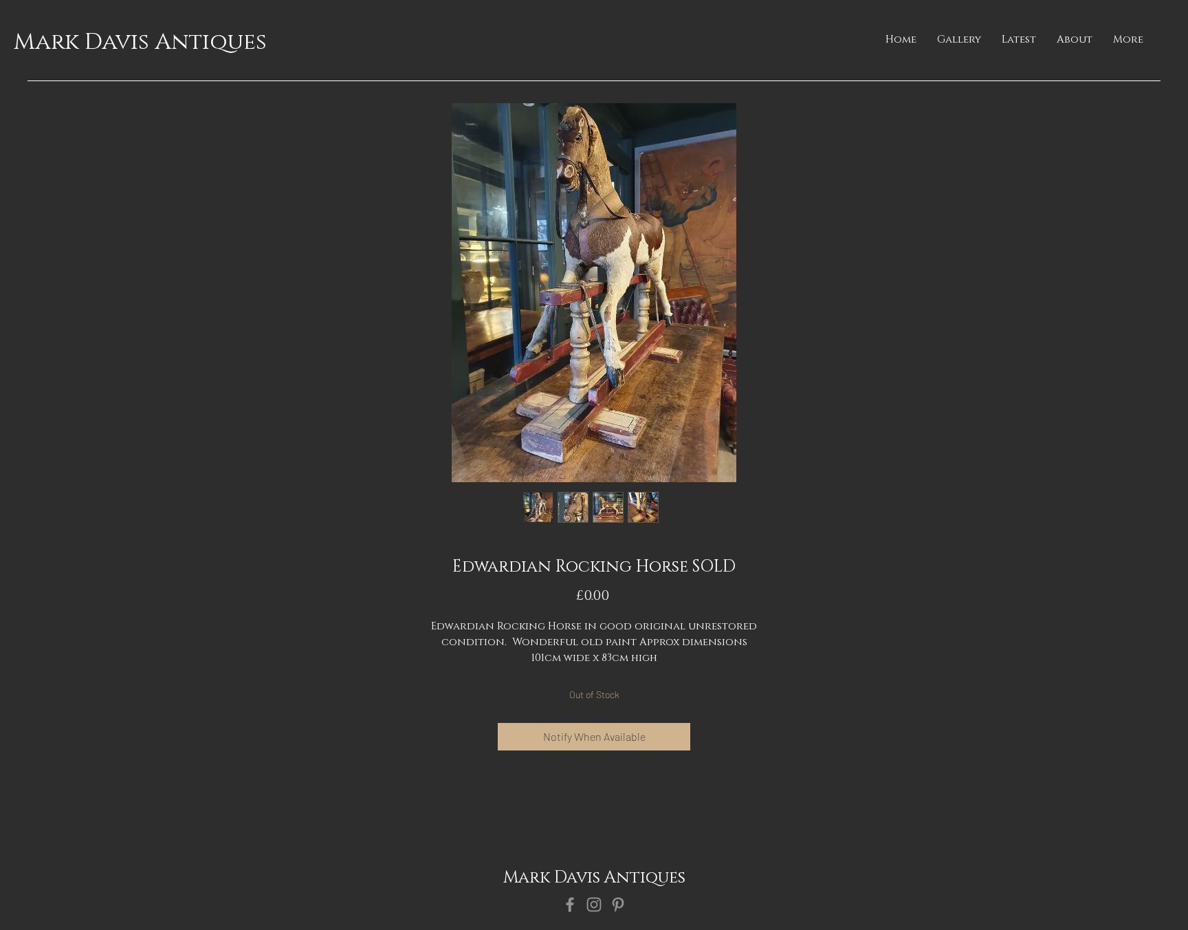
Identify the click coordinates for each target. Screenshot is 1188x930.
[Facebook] (570, 904)
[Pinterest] (618, 904)
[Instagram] (594, 904)
